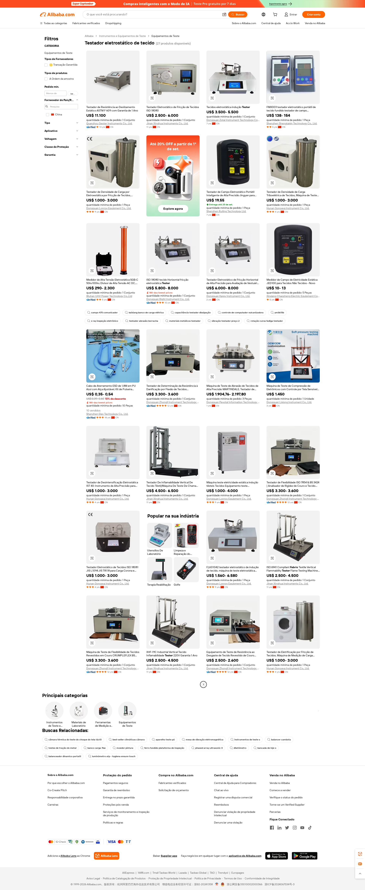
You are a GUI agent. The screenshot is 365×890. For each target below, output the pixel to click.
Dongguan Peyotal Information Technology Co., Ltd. (233, 402)
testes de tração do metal (62, 748)
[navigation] (61, 360)
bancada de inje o (266, 748)
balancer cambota (281, 739)
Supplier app (169, 855)
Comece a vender (280, 790)
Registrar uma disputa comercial (233, 797)
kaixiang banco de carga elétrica (146, 312)
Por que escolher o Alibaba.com (66, 782)
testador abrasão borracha (143, 321)
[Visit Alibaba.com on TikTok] (310, 827)
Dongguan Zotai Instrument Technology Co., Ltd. (233, 119)
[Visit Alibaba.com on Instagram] (294, 827)
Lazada (183, 872)
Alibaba (89, 35)
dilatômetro (240, 748)
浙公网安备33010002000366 (244, 884)
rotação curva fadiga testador (267, 321)
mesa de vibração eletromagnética (204, 739)
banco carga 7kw (96, 748)
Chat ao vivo (221, 790)
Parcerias (275, 811)
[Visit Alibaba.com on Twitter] (287, 827)
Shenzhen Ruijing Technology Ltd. (226, 211)
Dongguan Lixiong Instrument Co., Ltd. (289, 402)
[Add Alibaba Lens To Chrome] (106, 856)
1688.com (143, 872)
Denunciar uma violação (228, 822)
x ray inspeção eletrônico (104, 321)
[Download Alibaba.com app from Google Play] (304, 856)
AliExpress (128, 872)
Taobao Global (198, 872)
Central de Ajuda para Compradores (235, 782)
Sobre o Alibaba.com (60, 774)
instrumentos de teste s (247, 739)
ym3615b (279, 312)
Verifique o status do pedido (286, 797)
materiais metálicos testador (185, 321)
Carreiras (53, 804)
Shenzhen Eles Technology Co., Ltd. (107, 413)
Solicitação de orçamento (174, 790)
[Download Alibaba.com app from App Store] (276, 856)
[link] (360, 854)
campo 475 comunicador (104, 312)
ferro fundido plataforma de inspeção (164, 748)
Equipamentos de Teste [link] (165, 35)
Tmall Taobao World (163, 872)
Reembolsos (221, 804)
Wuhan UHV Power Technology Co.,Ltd (109, 296)
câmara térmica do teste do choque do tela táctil (75, 739)
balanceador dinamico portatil (64, 756)
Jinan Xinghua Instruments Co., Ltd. (167, 123)
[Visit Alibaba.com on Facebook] (272, 827)
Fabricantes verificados (172, 782)
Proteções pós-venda (116, 804)
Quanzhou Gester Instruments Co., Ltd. (109, 123)
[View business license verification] (217, 884)
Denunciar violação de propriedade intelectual (234, 813)
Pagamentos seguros (115, 782)
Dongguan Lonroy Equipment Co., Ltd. (108, 208)
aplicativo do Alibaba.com (245, 855)
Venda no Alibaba (280, 782)
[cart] (276, 15)
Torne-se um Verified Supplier (287, 804)
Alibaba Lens (68, 855)
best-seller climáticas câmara (129, 739)
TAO (212, 872)
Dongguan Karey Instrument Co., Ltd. (228, 296)
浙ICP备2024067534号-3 (279, 884)
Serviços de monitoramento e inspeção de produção (126, 813)
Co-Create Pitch (57, 790)
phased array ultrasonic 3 (209, 748)
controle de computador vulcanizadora (242, 312)
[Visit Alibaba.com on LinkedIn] (279, 827)
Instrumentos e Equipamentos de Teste (122, 35)
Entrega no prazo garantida (119, 797)
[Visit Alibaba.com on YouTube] (302, 827)
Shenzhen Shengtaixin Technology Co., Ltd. (292, 123)
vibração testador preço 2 (226, 321)
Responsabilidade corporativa (65, 797)
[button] (224, 14)
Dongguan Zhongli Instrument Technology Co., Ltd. (173, 402)
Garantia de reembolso (116, 790)
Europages (237, 872)
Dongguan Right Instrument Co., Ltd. (168, 299)
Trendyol (223, 872)
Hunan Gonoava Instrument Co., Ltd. (288, 208)
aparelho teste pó (165, 739)
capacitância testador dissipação (193, 312)
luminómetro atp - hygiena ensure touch (113, 756)
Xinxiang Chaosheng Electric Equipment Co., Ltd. (293, 296)
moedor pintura (125, 748)
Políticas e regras (113, 822)
